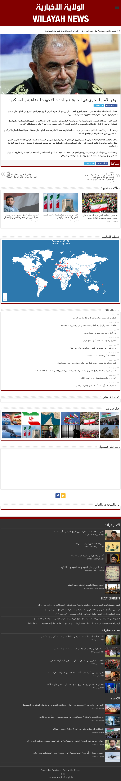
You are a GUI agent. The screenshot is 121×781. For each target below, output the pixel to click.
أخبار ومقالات (104, 31)
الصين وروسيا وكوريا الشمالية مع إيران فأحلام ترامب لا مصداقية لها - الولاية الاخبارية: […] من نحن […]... (79, 605)
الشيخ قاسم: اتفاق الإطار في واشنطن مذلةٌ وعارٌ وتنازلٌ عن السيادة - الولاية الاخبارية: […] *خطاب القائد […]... (76, 619)
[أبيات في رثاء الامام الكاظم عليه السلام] (112, 589)
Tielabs (77, 770)
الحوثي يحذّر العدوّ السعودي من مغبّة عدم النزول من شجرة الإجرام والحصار (21, 216)
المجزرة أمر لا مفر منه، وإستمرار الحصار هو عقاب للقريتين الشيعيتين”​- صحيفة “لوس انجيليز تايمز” (100, 177)
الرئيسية (115, 31)
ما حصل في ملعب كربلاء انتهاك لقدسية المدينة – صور (79, 648)
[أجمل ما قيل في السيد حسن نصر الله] (112, 559)
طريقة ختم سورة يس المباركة (90, 543)
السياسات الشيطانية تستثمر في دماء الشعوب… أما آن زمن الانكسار (72, 636)
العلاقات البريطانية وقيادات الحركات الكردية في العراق (78, 729)
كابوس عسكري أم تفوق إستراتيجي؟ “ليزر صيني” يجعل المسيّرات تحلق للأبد (68, 753)
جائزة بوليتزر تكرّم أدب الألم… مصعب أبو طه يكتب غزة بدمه (76, 672)
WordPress (56, 770)
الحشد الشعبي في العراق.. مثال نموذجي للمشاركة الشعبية (76, 660)
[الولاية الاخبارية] (60, 7)
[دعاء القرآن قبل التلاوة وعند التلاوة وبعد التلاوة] (112, 574)
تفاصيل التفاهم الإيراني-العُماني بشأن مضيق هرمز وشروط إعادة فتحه (100, 216)
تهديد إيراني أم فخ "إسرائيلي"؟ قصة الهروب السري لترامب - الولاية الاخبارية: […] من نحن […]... (82, 609)
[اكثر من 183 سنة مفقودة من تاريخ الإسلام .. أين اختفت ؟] (112, 535)
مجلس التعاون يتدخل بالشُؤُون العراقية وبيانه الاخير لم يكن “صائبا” (21, 174)
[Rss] (63, 495)
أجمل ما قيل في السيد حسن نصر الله (86, 555)
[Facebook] (57, 495)
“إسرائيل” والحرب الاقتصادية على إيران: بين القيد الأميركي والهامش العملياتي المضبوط (63, 705)
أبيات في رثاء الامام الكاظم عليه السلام (85, 585)
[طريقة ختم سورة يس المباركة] (112, 547)
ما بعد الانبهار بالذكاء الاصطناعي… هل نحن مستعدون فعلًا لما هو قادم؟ (71, 717)
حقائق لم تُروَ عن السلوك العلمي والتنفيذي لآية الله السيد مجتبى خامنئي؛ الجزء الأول (65, 741)
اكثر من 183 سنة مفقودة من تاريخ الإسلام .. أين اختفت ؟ (77, 531)
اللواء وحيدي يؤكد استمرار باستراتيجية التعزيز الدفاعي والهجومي (60, 216)
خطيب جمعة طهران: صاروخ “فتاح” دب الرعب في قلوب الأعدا (75, 684)
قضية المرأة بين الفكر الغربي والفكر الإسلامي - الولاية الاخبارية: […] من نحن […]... (87, 614)
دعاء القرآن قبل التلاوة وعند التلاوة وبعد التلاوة (82, 567)
